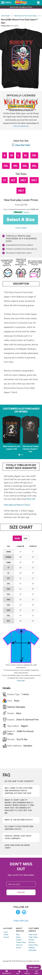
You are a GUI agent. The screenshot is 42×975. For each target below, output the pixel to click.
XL (25, 155)
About (18, 937)
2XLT (23, 180)
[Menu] (3, 3)
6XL (34, 165)
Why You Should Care (21, 126)
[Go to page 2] (21, 454)
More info (30, 499)
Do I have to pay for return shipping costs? (19, 827)
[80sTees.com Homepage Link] (21, 4)
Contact (18, 940)
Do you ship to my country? (19, 781)
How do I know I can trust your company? (18, 837)
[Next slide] (37, 436)
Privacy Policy (21, 942)
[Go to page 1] (19, 455)
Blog (17, 934)
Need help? (21, 680)
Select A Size (21, 219)
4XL (15, 165)
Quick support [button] (34, 967)
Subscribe (21, 892)
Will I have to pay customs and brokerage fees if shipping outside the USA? (19, 790)
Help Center (33, 934)
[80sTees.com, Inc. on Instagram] (24, 912)
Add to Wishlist (21, 228)
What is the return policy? (19, 820)
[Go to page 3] (22, 454)
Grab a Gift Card (21, 920)
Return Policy (33, 945)
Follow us (21, 907)
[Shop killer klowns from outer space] (21, 110)
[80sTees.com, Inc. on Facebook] (18, 912)
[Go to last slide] (4, 436)
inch (17, 538)
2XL (34, 155)
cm (25, 538)
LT (4, 180)
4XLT (21, 190)
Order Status (33, 937)
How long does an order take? (17, 846)
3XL (6, 165)
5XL (25, 165)
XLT (13, 180)
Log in (5, 932)
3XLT (34, 180)
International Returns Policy (17, 504)
